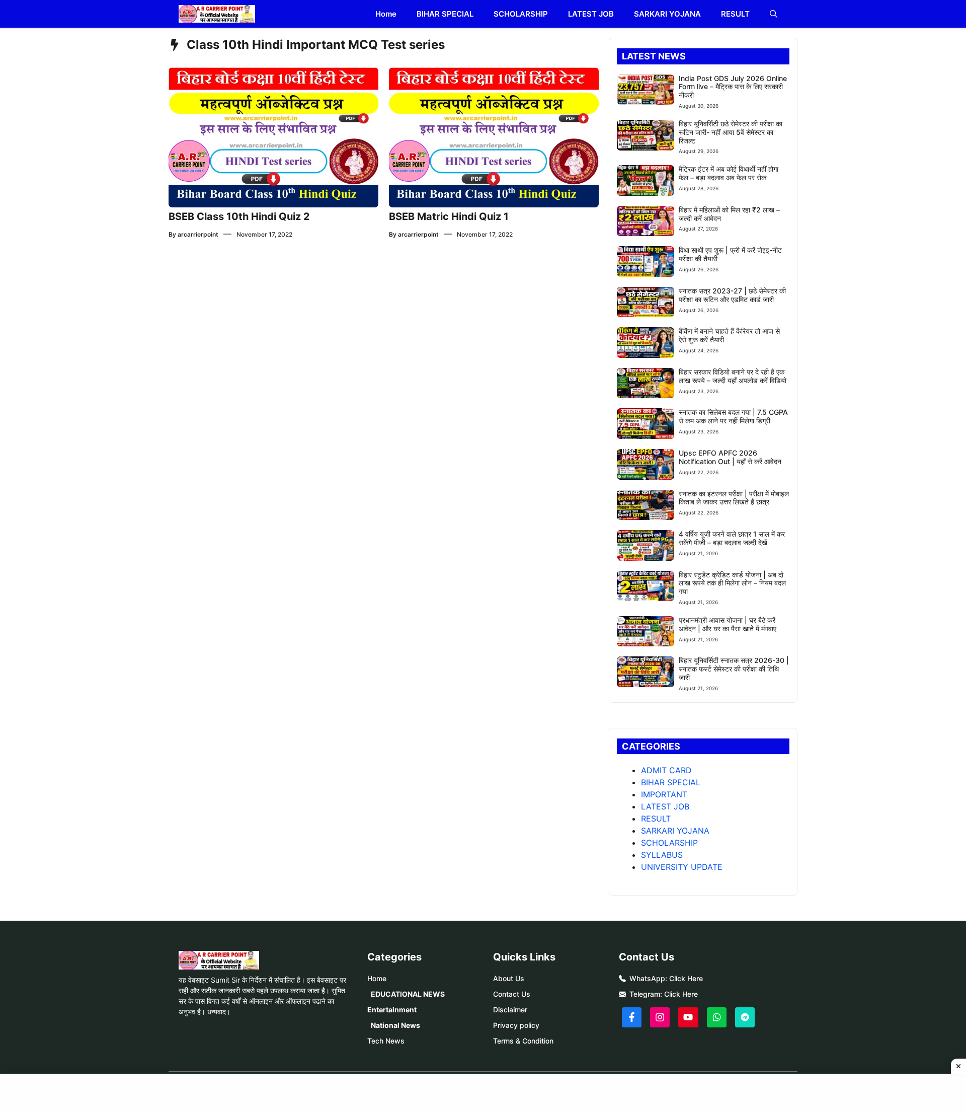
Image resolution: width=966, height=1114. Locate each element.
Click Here (686, 978)
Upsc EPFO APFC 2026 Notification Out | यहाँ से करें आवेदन (730, 457)
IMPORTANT (664, 794)
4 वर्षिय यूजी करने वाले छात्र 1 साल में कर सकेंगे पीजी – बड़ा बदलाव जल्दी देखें (732, 538)
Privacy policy (516, 1025)
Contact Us (511, 994)
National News (395, 1025)
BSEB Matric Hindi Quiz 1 (449, 216)
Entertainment (392, 1009)
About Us (508, 978)
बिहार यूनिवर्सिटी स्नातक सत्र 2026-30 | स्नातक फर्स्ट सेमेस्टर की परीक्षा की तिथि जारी (734, 669)
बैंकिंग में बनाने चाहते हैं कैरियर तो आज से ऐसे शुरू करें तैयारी (729, 335)
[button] (773, 14)
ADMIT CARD (666, 770)
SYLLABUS (662, 855)
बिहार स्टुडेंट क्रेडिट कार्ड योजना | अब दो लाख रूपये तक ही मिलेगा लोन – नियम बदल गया (732, 583)
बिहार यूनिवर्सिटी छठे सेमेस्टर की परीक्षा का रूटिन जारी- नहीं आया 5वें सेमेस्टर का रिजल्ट (730, 132)
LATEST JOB (591, 14)
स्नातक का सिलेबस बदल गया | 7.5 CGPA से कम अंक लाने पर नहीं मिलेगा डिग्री (733, 416)
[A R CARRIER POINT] (217, 14)
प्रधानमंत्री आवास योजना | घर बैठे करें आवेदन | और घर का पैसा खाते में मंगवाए (727, 624)
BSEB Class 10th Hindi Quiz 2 (239, 216)
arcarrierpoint (198, 234)
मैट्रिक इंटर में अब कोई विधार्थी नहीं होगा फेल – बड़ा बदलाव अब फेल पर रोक (728, 173)
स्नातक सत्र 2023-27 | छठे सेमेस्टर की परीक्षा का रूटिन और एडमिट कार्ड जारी (732, 295)
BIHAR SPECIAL (445, 14)
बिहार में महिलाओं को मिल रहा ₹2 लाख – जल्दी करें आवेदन (729, 213)
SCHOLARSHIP (521, 14)
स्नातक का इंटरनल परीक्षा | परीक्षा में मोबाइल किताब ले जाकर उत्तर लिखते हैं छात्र (734, 497)
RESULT (735, 14)
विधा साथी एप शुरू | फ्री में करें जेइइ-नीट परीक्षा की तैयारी (730, 254)
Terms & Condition (523, 1040)
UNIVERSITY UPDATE (681, 867)
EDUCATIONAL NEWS (408, 994)
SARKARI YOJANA (667, 14)
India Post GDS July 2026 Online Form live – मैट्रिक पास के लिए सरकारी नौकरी (733, 87)
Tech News (386, 1040)
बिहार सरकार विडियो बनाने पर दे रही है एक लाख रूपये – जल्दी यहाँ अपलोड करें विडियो (732, 376)
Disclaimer (510, 1009)
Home (385, 14)
